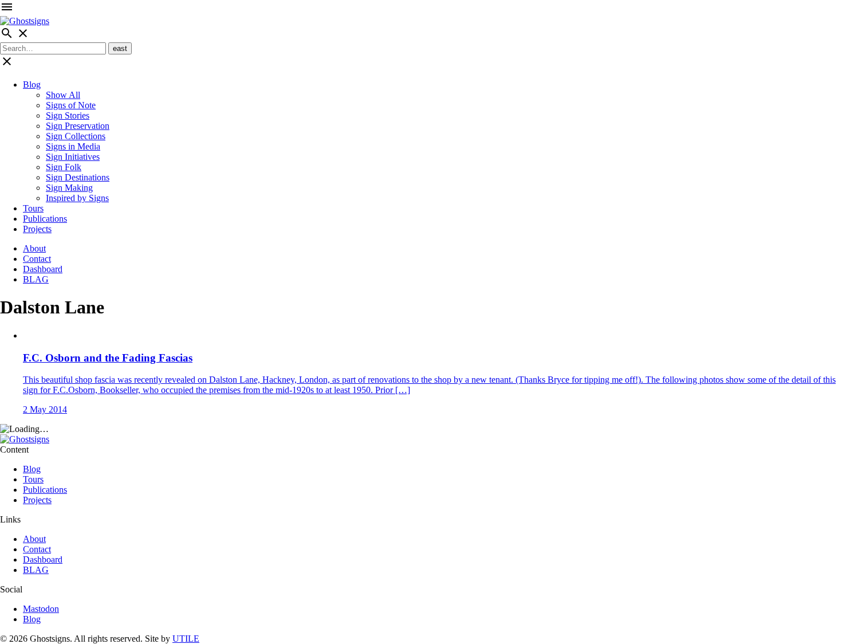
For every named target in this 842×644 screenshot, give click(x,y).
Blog (32, 84)
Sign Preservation (77, 126)
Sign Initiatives (73, 157)
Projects (37, 229)
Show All (63, 95)
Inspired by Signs (77, 198)
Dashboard (42, 269)
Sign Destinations (77, 177)
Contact (37, 259)
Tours (33, 208)
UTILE (185, 638)
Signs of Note (71, 105)
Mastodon (41, 609)
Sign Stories (67, 115)
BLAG (36, 279)
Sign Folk (63, 167)
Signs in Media (73, 146)
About (34, 248)
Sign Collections (75, 136)
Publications (45, 218)
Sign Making (69, 188)
